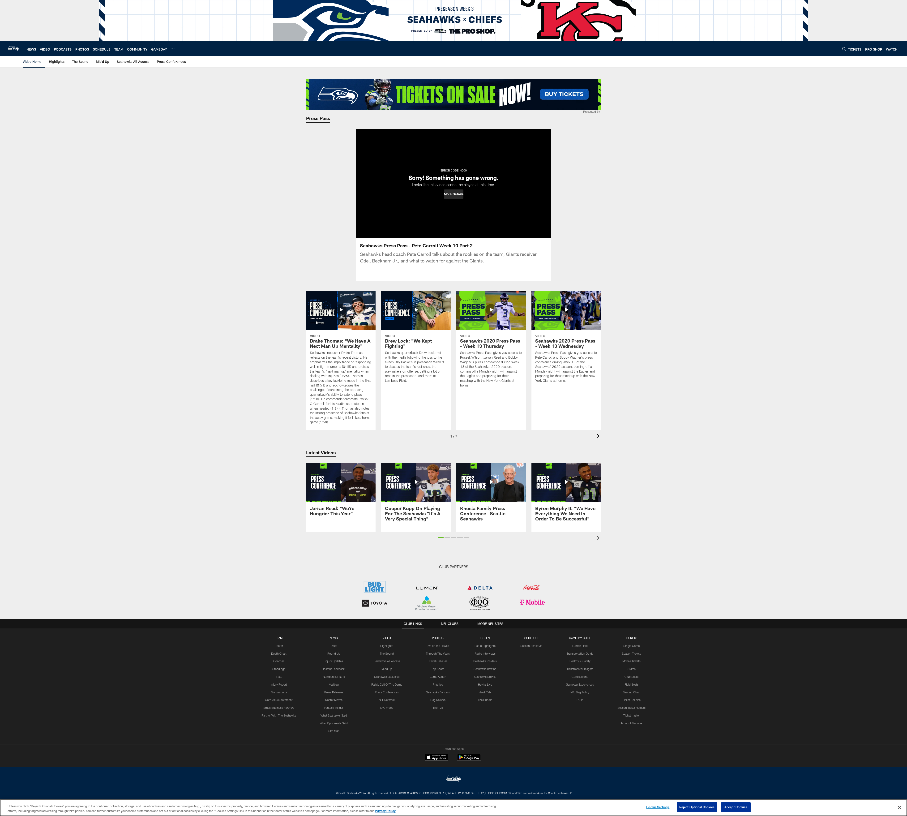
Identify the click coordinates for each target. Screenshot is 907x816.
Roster (279, 645)
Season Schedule (531, 645)
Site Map (333, 730)
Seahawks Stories (485, 676)
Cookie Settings (657, 807)
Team (278, 638)
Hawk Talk (485, 692)
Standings (278, 668)
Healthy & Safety (579, 661)
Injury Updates (334, 661)
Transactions (279, 692)
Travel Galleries (437, 661)
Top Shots (437, 668)
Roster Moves (333, 699)
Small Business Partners (278, 707)
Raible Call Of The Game (386, 684)
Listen (485, 638)
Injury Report (279, 684)
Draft (334, 645)
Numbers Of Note (334, 676)
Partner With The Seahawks (278, 715)
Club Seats (631, 676)
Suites (632, 668)
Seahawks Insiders (485, 661)
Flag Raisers (437, 699)
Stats (279, 676)
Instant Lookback (334, 668)
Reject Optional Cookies (696, 807)
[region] (453, 807)
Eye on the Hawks (438, 645)
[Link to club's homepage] (13, 48)
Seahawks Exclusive (386, 676)
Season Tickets (631, 653)
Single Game (631, 645)
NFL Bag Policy (579, 692)
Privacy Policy (385, 811)
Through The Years (438, 653)
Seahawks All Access (387, 661)
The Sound (387, 653)
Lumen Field (580, 645)
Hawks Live (485, 684)
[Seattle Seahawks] (453, 779)
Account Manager (631, 723)
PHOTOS (438, 638)
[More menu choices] (173, 49)
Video (387, 638)
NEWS (334, 638)
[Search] (844, 49)
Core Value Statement (279, 699)
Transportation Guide (580, 653)
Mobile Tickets (631, 661)
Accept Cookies (735, 807)
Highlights (386, 645)
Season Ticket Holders (631, 707)
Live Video (386, 707)
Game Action (438, 676)
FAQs (580, 699)
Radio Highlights (485, 645)
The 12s (438, 707)
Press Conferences (387, 692)
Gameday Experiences (580, 684)
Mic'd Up (386, 668)
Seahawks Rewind (485, 668)
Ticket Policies (631, 699)
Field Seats (631, 684)
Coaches (278, 661)
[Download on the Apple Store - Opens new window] (436, 758)
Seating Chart (631, 692)
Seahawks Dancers (438, 692)
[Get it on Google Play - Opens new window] (469, 759)
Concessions (580, 676)
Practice (438, 684)
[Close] (899, 807)
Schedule (531, 638)
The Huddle (485, 699)
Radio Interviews (485, 653)
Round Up (333, 653)
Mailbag (334, 684)
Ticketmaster (631, 715)
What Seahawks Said (334, 715)
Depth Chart (279, 653)
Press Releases (333, 692)
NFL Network (387, 699)
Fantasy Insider (333, 707)
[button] (453, 194)
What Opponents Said (334, 723)
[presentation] (599, 436)
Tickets (631, 638)
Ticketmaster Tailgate (580, 668)
